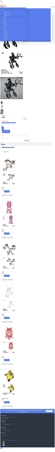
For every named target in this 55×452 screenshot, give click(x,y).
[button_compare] (4, 193)
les (10, 147)
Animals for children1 (5, 398)
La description (27, 140)
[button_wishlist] (2, 193)
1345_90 (3, 356)
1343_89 (3, 314)
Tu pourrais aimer (5, 151)
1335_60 (3, 187)
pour (8, 147)
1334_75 (3, 147)
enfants (13, 147)
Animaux (6, 147)
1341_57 (3, 229)
